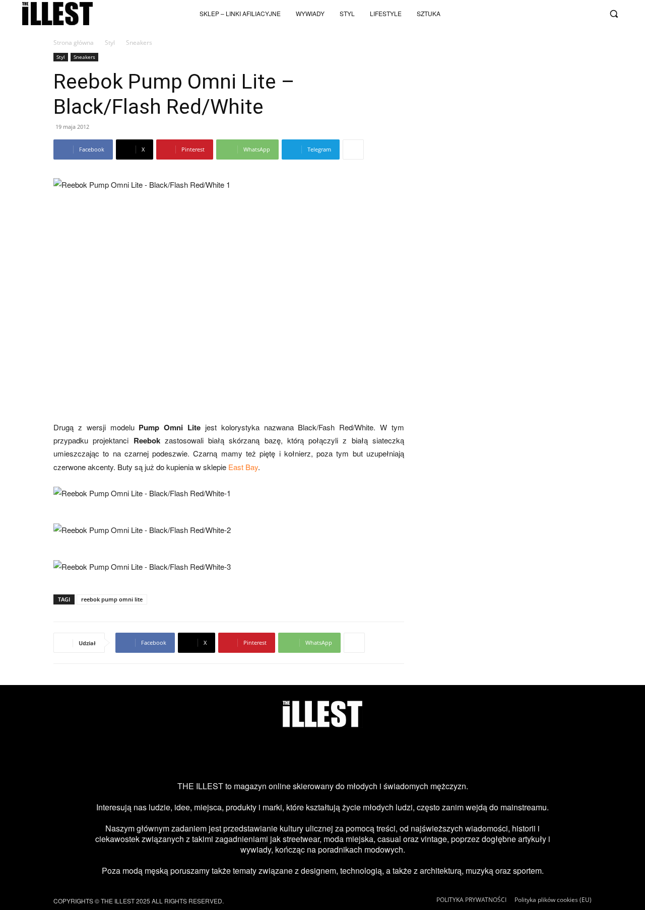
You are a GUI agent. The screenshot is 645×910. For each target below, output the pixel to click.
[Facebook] (592, 14)
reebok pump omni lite (112, 599)
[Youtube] (558, 14)
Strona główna (73, 42)
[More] (353, 149)
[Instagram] (525, 14)
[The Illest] (57, 13)
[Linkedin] (403, 754)
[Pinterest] (338, 754)
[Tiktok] (542, 14)
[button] (614, 14)
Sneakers (84, 56)
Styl (110, 42)
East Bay (243, 467)
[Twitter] (575, 14)
